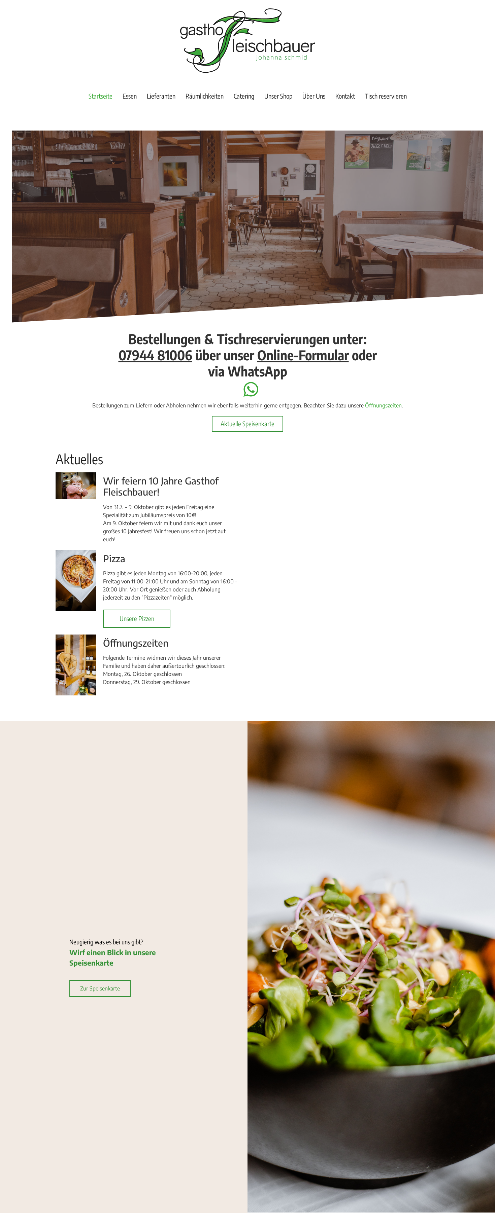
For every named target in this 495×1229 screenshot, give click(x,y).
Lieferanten (161, 96)
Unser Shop (278, 96)
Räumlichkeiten (205, 96)
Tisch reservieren (386, 96)
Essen (130, 96)
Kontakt (345, 96)
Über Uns (313, 96)
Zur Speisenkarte (100, 988)
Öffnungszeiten (383, 405)
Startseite (100, 96)
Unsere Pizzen (137, 618)
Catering (244, 96)
